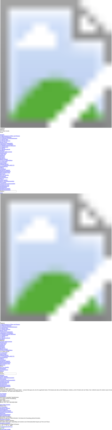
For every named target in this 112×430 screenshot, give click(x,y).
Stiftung (2, 167)
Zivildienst (2, 158)
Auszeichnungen (4, 177)
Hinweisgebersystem (5, 172)
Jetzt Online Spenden (5, 404)
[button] (0, 322)
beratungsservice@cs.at (6, 426)
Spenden (2, 134)
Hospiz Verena (3, 142)
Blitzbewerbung (4, 159)
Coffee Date (3, 154)
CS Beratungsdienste (5, 149)
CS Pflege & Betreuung (5, 137)
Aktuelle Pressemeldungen (6, 412)
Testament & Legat (4, 184)
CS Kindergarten (4, 147)
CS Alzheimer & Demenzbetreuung (8, 138)
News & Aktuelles (4, 175)
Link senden (3, 394)
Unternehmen (3, 162)
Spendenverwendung (5, 188)
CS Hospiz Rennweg (5, 140)
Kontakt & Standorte (5, 170)
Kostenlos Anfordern (5, 419)
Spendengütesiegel (4, 186)
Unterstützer (3, 169)
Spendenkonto (3, 187)
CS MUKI (2, 148)
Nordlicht (2, 150)
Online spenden (4, 180)
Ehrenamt (2, 156)
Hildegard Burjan (4, 164)
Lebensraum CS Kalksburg (6, 144)
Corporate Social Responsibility (7, 183)
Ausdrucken (3, 396)
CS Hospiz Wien (4, 139)
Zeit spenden (3, 182)
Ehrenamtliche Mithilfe (5, 410)
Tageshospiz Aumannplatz (6, 143)
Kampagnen (3, 176)
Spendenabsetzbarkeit (5, 189)
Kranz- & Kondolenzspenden (7, 181)
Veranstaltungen (4, 166)
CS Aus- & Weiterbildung (6, 160)
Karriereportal (3, 153)
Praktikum (2, 155)
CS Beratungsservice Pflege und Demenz (10, 136)
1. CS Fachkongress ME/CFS (7, 165)
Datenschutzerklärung (5, 171)
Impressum (2, 173)
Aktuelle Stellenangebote (6, 151)
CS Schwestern (3, 161)
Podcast (2, 178)
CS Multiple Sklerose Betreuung (8, 145)
